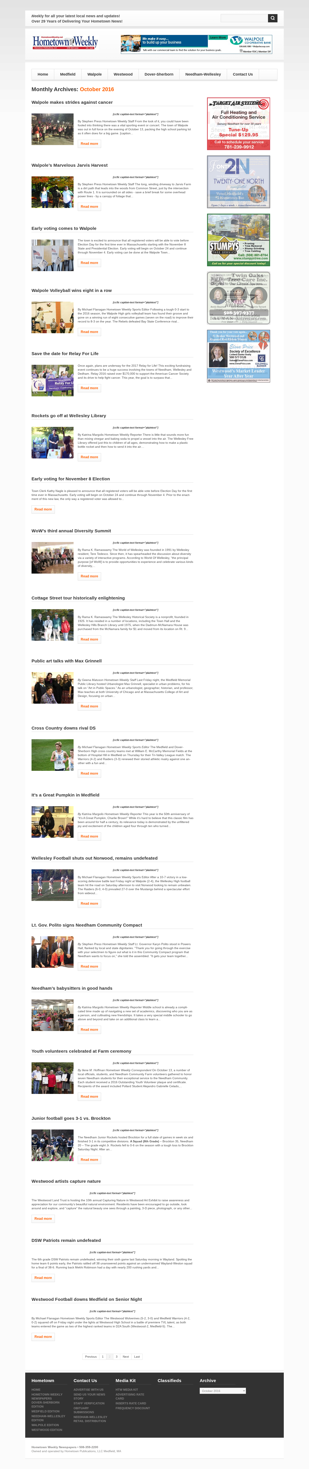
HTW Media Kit (127, 1389)
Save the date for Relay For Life (65, 353)
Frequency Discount (133, 1408)
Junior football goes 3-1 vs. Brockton (71, 1118)
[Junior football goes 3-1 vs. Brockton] (53, 1145)
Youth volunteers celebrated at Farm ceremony (81, 1051)
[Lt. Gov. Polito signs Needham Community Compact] (53, 952)
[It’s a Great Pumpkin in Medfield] (53, 822)
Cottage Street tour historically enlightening (78, 597)
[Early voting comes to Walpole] (53, 255)
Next (126, 1356)
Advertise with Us (88, 1389)
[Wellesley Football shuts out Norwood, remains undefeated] (53, 885)
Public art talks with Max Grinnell (67, 660)
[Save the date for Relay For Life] (53, 380)
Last (137, 1356)
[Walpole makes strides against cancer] (53, 129)
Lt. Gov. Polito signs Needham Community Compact (87, 925)
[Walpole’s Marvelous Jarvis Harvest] (53, 192)
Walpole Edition (45, 1425)
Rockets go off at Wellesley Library (69, 415)
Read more (89, 143)
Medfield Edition (45, 1411)
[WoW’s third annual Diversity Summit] (53, 558)
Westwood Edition (47, 1430)
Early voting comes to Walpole (64, 228)
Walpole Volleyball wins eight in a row (72, 290)
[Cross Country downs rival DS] (53, 755)
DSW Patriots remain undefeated (66, 1240)
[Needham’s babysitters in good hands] (53, 1015)
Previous (91, 1356)
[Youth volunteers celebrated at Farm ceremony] (53, 1078)
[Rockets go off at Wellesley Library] (53, 442)
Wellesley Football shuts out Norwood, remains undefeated (95, 858)
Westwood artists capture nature (66, 1181)
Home (43, 74)
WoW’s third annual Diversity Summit (71, 530)
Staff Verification (89, 1403)
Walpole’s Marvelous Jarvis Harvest (70, 165)
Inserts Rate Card (131, 1403)
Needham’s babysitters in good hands (72, 988)
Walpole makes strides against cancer (72, 102)
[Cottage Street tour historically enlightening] (53, 625)
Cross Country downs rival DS (64, 728)
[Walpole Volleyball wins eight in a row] (53, 317)
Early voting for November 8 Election (71, 478)
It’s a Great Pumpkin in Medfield (65, 794)
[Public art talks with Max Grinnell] (53, 688)
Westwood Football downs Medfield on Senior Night (87, 1299)
